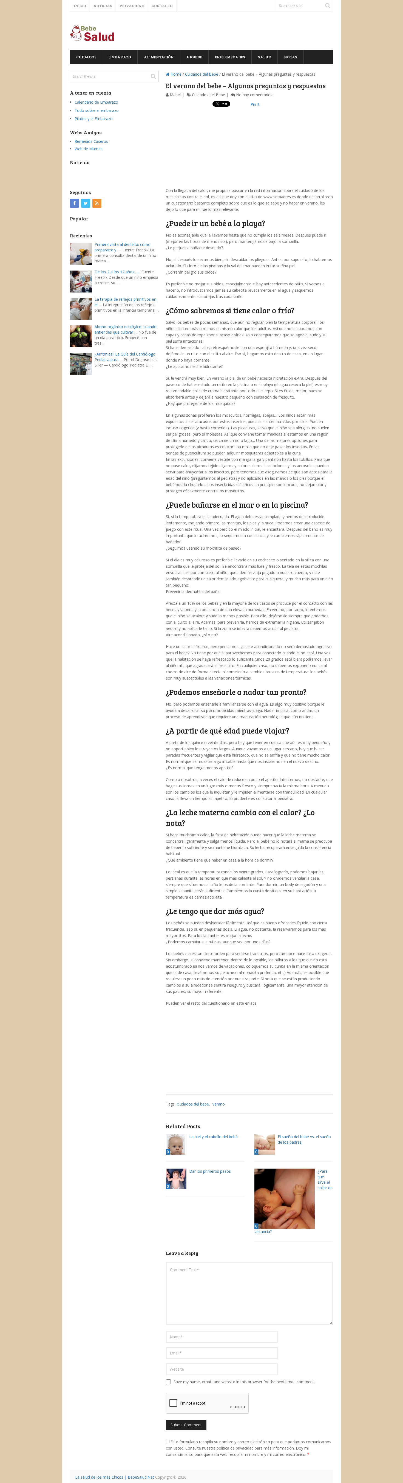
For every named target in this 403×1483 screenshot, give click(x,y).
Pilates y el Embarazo (94, 118)
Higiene (194, 56)
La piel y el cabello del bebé (213, 1136)
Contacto (162, 5)
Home (175, 74)
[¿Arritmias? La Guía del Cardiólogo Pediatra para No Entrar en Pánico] (82, 363)
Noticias (102, 5)
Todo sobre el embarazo (97, 110)
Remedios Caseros (91, 141)
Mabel (175, 94)
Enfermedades (230, 56)
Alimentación (159, 56)
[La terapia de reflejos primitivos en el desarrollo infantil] (82, 308)
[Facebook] (74, 203)
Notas (290, 56)
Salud (264, 56)
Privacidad (132, 5)
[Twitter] (85, 203)
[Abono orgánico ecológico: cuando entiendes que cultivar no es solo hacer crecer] (82, 335)
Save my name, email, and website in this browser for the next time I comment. (244, 1381)
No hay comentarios (254, 94)
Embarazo (120, 56)
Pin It (255, 104)
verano (218, 1104)
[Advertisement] (249, 148)
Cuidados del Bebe (201, 74)
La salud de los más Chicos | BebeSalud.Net (114, 1477)
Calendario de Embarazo (96, 102)
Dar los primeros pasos (210, 1171)
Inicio (80, 5)
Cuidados (86, 56)
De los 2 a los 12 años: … (117, 271)
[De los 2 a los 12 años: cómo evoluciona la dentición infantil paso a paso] (82, 280)
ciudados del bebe (193, 1104)
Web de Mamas (89, 148)
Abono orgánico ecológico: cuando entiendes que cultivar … (126, 329)
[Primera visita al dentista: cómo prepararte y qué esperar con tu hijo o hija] (82, 253)
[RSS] (96, 203)
